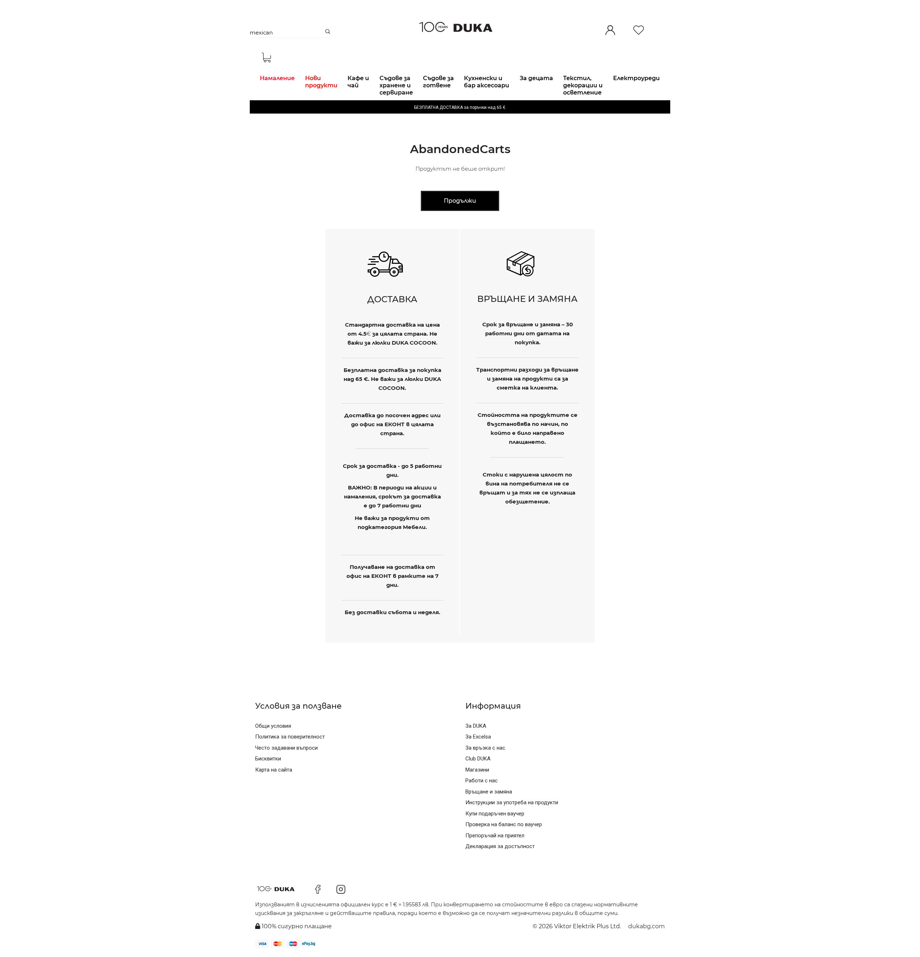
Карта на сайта (273, 770)
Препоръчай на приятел (494, 835)
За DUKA (475, 726)
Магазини (477, 770)
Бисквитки (268, 758)
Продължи (460, 200)
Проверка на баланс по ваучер (503, 824)
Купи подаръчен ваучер (494, 813)
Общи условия (273, 726)
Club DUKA (478, 758)
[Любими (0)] (638, 31)
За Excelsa (478, 736)
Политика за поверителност (290, 736)
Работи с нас (481, 780)
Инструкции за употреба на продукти (511, 802)
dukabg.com (646, 926)
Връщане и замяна (488, 791)
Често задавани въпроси (286, 748)
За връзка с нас (485, 748)
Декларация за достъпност (500, 846)
